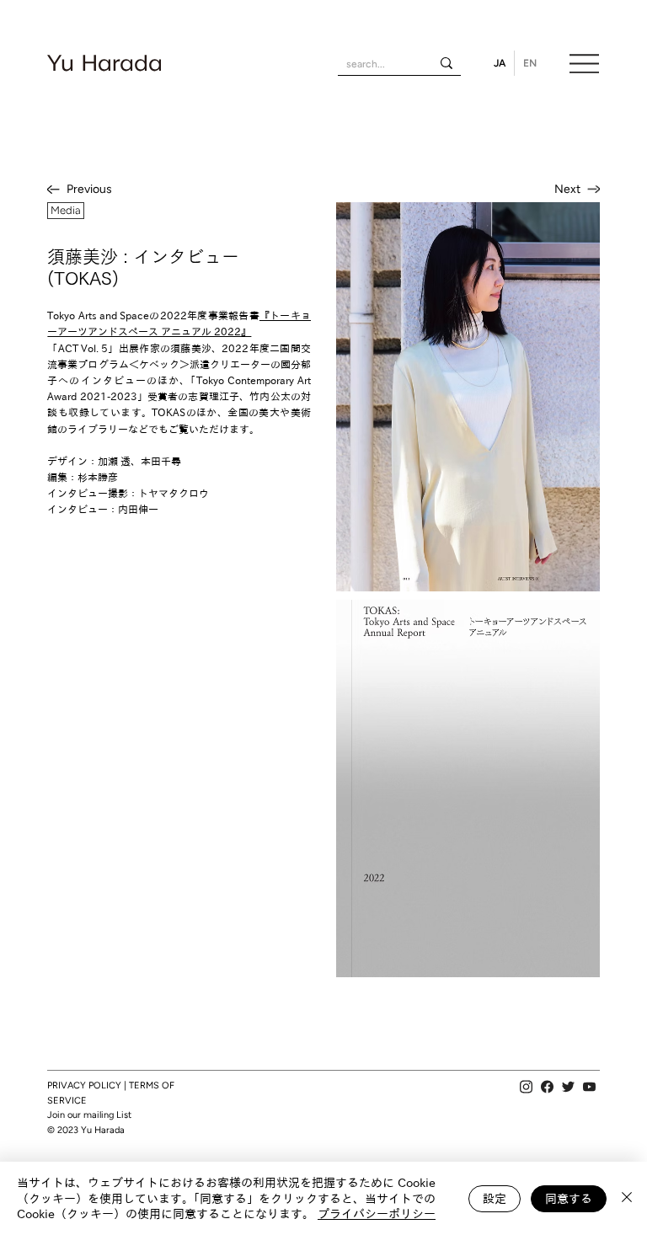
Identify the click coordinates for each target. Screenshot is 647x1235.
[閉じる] (627, 1198)
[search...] (446, 63)
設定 (494, 1199)
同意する (568, 1199)
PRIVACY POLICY (84, 1085)
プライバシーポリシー (377, 1214)
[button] (65, 210)
